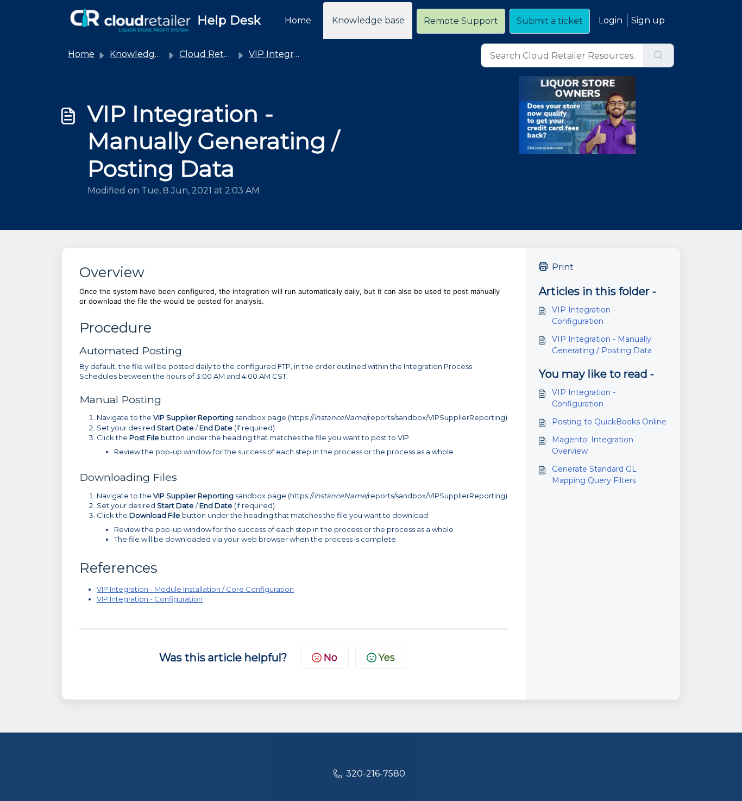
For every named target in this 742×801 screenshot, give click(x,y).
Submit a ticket (550, 21)
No (330, 658)
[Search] (658, 55)
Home (298, 20)
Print (563, 267)
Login (610, 20)
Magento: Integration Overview (592, 445)
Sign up (648, 20)
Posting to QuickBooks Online (609, 422)
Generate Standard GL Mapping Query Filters (594, 474)
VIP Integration (282, 54)
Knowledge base (368, 20)
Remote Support (461, 21)
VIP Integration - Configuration (150, 599)
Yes (387, 658)
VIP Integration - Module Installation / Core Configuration (195, 589)
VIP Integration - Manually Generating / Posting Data (602, 344)
